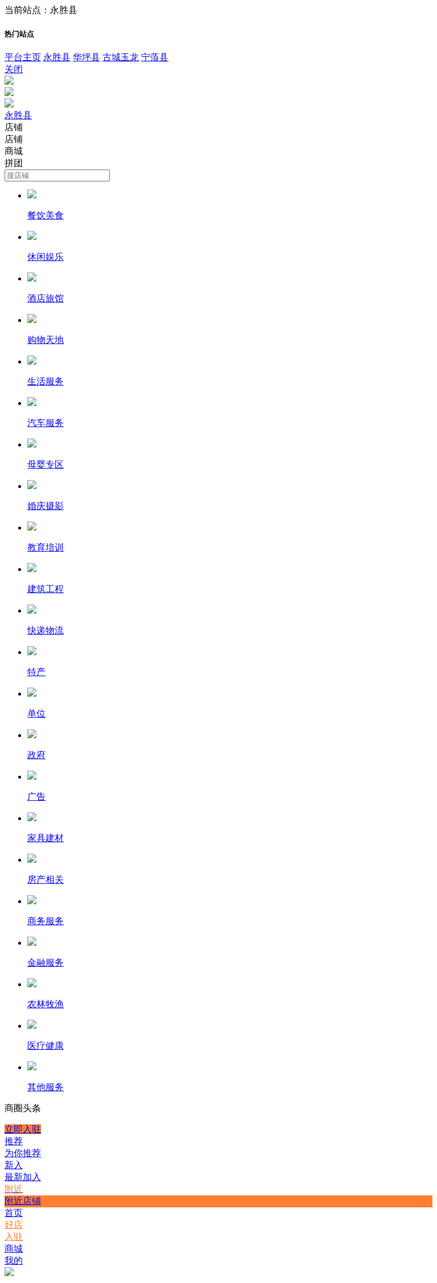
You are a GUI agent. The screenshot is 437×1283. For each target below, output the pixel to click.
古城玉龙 (120, 57)
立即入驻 (23, 1129)
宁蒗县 (154, 57)
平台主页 (23, 57)
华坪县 (86, 57)
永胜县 (57, 57)
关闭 (14, 69)
